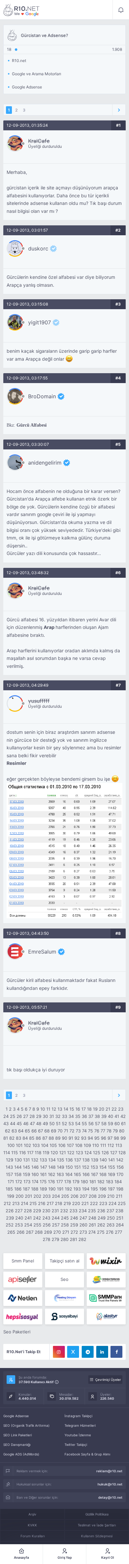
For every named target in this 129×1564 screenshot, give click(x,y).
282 (82, 1239)
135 (60, 1159)
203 (47, 1196)
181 (92, 1181)
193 (77, 1188)
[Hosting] (22, 1298)
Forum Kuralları (33, 1536)
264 (120, 1224)
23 (120, 1109)
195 (94, 1188)
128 (122, 1152)
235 (92, 1210)
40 (110, 1116)
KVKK (32, 1525)
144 (18, 1167)
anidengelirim (45, 462)
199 (10, 1196)
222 (94, 1203)
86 (38, 1138)
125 (96, 1152)
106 (61, 1145)
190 (52, 1188)
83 (18, 1138)
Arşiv (32, 1514)
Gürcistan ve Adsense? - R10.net (21, 9)
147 (43, 1167)
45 (19, 1123)
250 (111, 1218)
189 (43, 1188)
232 (64, 1210)
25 (12, 1116)
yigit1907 (39, 322)
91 (70, 1138)
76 (96, 1130)
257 (56, 1224)
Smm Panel (23, 1260)
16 (77, 1109)
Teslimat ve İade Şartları (97, 1525)
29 (38, 1116)
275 (101, 1232)
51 (58, 1123)
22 (114, 1109)
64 (20, 1130)
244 (56, 1218)
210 (110, 1196)
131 (26, 1159)
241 (28, 1218)
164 (68, 1174)
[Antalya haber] (106, 1279)
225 (122, 1203)
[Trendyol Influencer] (106, 1261)
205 (65, 1196)
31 (51, 1116)
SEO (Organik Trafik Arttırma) (26, 1425)
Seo (64, 1279)
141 (111, 1159)
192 (68, 1188)
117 (30, 1152)
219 (67, 1203)
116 (22, 1152)
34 (71, 1116)
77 (103, 1130)
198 (119, 1188)
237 (110, 1210)
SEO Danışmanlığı (16, 1445)
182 (101, 1181)
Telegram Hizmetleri (80, 1425)
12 (54, 1109)
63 (14, 1130)
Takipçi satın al (64, 1260)
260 (83, 1224)
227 (18, 1210)
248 (92, 1218)
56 (91, 1123)
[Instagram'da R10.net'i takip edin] (59, 1352)
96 (103, 1138)
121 (62, 1152)
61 (123, 1123)
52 (64, 1123)
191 (60, 1188)
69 (53, 1130)
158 (18, 1174)
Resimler (16, 763)
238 (119, 1210)
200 (19, 1196)
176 (51, 1181)
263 (110, 1224)
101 (19, 1145)
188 (34, 1188)
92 (77, 1138)
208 (93, 1196)
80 (121, 1130)
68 (47, 1130)
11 (48, 1109)
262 (101, 1224)
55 (84, 1123)
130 (18, 1159)
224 (112, 1203)
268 (39, 1232)
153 (94, 1167)
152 (85, 1167)
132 (34, 1159)
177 (59, 1181)
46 (25, 1123)
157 (9, 1174)
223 (103, 1203)
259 (74, 1224)
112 (111, 1145)
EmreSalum (42, 951)
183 (109, 1181)
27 (25, 1116)
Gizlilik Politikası (96, 1514)
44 (12, 1123)
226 (10, 1210)
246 (74, 1218)
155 (111, 1167)
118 (38, 1152)
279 (55, 1239)
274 (92, 1232)
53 (71, 1123)
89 (58, 1138)
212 (7, 1203)
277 (118, 1232)
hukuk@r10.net (110, 1484)
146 (35, 1167)
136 (69, 1159)
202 (37, 1196)
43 (6, 1123)
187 (26, 1188)
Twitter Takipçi (75, 1445)
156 (120, 1167)
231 (55, 1210)
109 (87, 1145)
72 (71, 1130)
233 (73, 1210)
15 (71, 1109)
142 (119, 1159)
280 (64, 1239)
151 (77, 1167)
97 (110, 1138)
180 (84, 1181)
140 (103, 1159)
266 (20, 1232)
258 (65, 1224)
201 (28, 1196)
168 (103, 1174)
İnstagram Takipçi (78, 1416)
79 (115, 1130)
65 (27, 1130)
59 (110, 1123)
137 (77, 1159)
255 (37, 1224)
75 (90, 1130)
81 (5, 1138)
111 (103, 1145)
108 (78, 1145)
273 (83, 1232)
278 (46, 1239)
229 (37, 1210)
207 (83, 1196)
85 (31, 1138)
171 (11, 1181)
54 (77, 1123)
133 (43, 1159)
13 (60, 1109)
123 (79, 1152)
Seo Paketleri (16, 1331)
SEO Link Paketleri (17, 1435)
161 (43, 1174)
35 (77, 1116)
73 (78, 1130)
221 (85, 1203)
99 (123, 1138)
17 (83, 1109)
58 (104, 1123)
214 (24, 1203)
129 (9, 1159)
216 (41, 1203)
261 (92, 1224)
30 (45, 1116)
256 (47, 1224)
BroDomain (42, 396)
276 (109, 1232)
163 (60, 1174)
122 (70, 1152)
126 (105, 1152)
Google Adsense (16, 1416)
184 (118, 1181)
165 (77, 1174)
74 (84, 1130)
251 (119, 1218)
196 (103, 1188)
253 (19, 1224)
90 (64, 1138)
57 (97, 1123)
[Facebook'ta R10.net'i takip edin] (116, 1352)
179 (75, 1181)
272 (74, 1232)
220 (76, 1203)
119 (46, 1152)
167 (94, 1174)
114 (6, 1152)
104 (44, 1145)
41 (116, 1116)
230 (46, 1210)
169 (111, 1174)
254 (28, 1224)
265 (11, 1232)
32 (58, 1116)
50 (52, 1123)
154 (103, 1167)
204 (56, 1196)
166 (86, 1174)
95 (97, 1138)
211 (119, 1196)
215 (33, 1203)
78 (109, 1130)
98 (116, 1138)
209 (102, 1196)
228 (28, 1210)
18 (89, 1109)
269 (48, 1232)
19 (95, 1109)
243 (46, 1218)
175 (43, 1181)
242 (37, 1218)
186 (18, 1188)
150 (69, 1167)
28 (32, 1116)
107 (70, 1145)
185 (9, 1188)
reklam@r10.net (109, 1471)
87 (44, 1138)
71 (66, 1130)
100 (11, 1145)
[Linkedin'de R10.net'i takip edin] (102, 1352)
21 (108, 1109)
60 (117, 1123)
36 (84, 1116)
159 (26, 1174)
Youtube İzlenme (77, 1435)
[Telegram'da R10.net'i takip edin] (88, 1352)
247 (83, 1218)
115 (14, 1152)
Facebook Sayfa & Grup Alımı (87, 1454)
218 (58, 1203)
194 (85, 1188)
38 (97, 1116)
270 (57, 1232)
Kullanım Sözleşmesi (96, 1536)
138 (86, 1159)
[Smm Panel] (22, 1279)
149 (60, 1167)
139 (94, 1159)
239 (10, 1218)
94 (90, 1138)
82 (12, 1138)
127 (113, 1152)
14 (66, 1109)
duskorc (38, 248)
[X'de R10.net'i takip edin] (73, 1352)
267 (29, 1232)
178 (67, 1181)
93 (83, 1138)
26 (19, 1116)
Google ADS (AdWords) (21, 1454)
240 (19, 1218)
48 (38, 1123)
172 (18, 1181)
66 (34, 1130)
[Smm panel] (106, 1298)
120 (54, 1152)
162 (51, 1174)
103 (36, 1145)
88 (51, 1138)
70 (60, 1130)
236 (101, 1210)
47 (32, 1123)
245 (65, 1218)
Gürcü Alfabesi (32, 425)
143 (9, 1167)
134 (52, 1159)
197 (111, 1188)
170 (119, 1174)
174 (35, 1181)
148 (52, 1167)
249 (102, 1218)
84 (25, 1138)
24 (6, 1116)
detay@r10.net (110, 1497)
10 (42, 1109)
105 (53, 1145)
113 (118, 1145)
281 (73, 1239)
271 (65, 1232)
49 (45, 1123)
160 (35, 1174)
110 (95, 1145)
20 (101, 1109)
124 (88, 1152)
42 (123, 1116)
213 (16, 1203)
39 (104, 1116)
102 (27, 1145)
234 (83, 1210)
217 (50, 1203)
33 (64, 1116)
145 (26, 1167)
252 (10, 1224)
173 (26, 1181)
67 (40, 1130)
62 (7, 1130)
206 (74, 1196)
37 (90, 1116)
